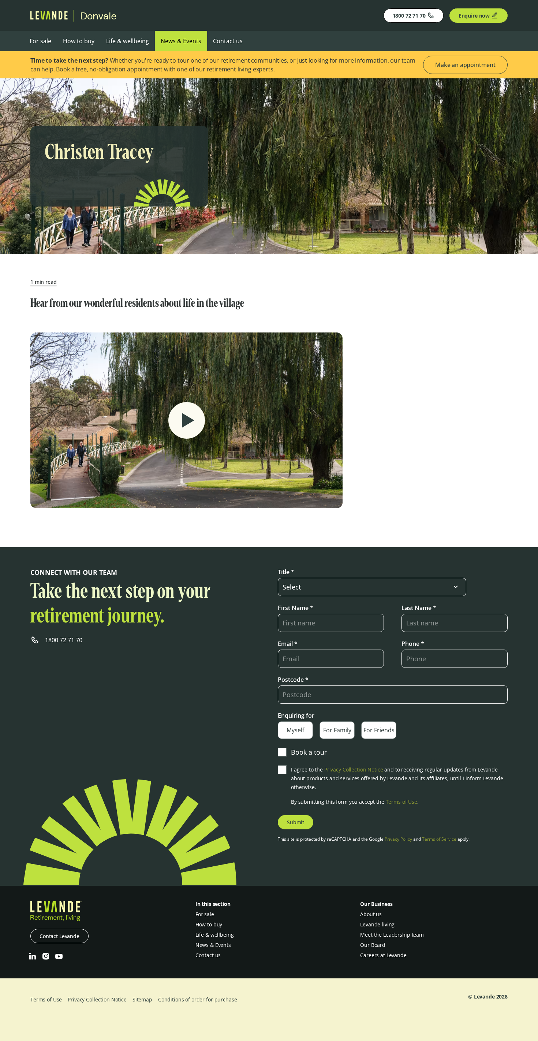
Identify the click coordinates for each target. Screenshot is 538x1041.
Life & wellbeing (127, 41)
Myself (295, 730)
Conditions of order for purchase (197, 999)
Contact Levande (59, 936)
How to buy (78, 41)
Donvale (98, 16)
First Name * (295, 608)
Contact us (228, 41)
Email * (288, 644)
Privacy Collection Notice (353, 769)
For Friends (379, 730)
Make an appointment (465, 65)
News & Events (181, 41)
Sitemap (142, 999)
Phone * (412, 644)
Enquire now (474, 15)
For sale (40, 41)
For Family (337, 730)
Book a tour (309, 752)
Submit (295, 822)
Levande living (377, 924)
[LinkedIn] (32, 956)
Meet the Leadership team (392, 934)
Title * (286, 572)
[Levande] (49, 18)
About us (371, 914)
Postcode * (293, 680)
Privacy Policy (398, 839)
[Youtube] (59, 956)
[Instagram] (45, 956)
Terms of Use (401, 801)
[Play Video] (186, 420)
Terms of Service (439, 839)
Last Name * (418, 608)
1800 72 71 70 (409, 15)
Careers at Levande (383, 955)
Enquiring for (296, 715)
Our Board (372, 944)
